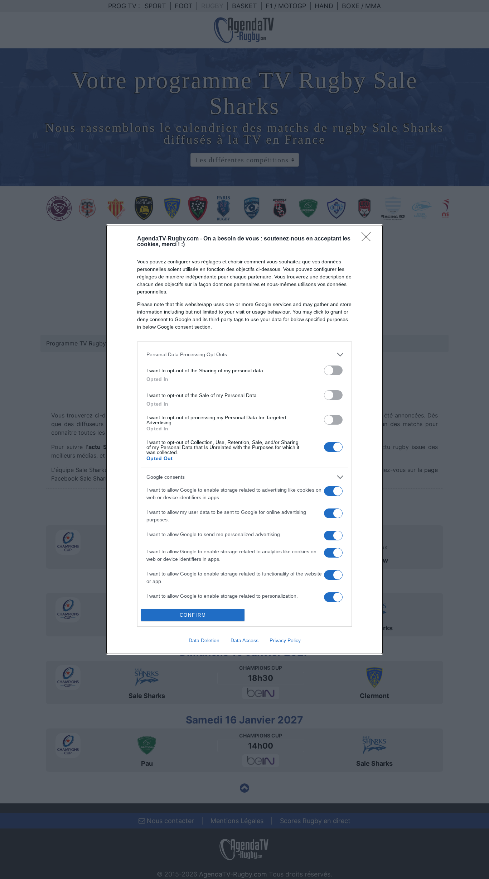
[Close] (368, 239)
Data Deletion (204, 640)
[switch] (333, 370)
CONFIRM (193, 615)
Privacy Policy (285, 640)
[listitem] (244, 354)
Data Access (244, 640)
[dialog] (244, 439)
